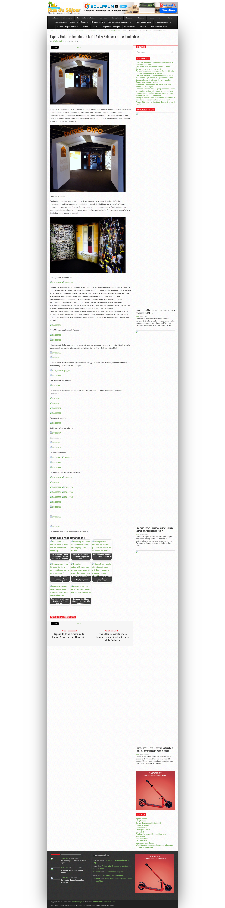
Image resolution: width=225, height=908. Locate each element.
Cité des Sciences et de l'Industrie (109, 31)
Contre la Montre (142, 825)
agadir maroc (141, 819)
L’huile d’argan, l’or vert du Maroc (72, 871)
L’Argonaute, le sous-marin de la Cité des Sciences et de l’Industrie (68, 635)
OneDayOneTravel (143, 830)
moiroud (96, 872)
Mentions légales (78, 902)
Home (52, 31)
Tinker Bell (57, 41)
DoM (137, 316)
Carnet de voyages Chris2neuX (148, 823)
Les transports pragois (114, 872)
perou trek (140, 832)
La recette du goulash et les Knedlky (72, 881)
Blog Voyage (141, 821)
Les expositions (79, 31)
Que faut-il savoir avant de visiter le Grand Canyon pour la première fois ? (154, 529)
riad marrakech (142, 839)
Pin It (79, 48)
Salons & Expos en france (64, 31)
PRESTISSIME (98, 902)
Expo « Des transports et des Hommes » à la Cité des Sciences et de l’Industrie (112, 637)
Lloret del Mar (141, 827)
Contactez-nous (109, 902)
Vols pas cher (141, 841)
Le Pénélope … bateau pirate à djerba (73, 862)
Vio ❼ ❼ (96, 879)
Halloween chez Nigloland (112, 875)
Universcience (91, 31)
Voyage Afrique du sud (145, 843)
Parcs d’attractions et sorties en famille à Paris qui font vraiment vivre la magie (154, 749)
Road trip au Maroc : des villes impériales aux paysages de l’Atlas (155, 311)
